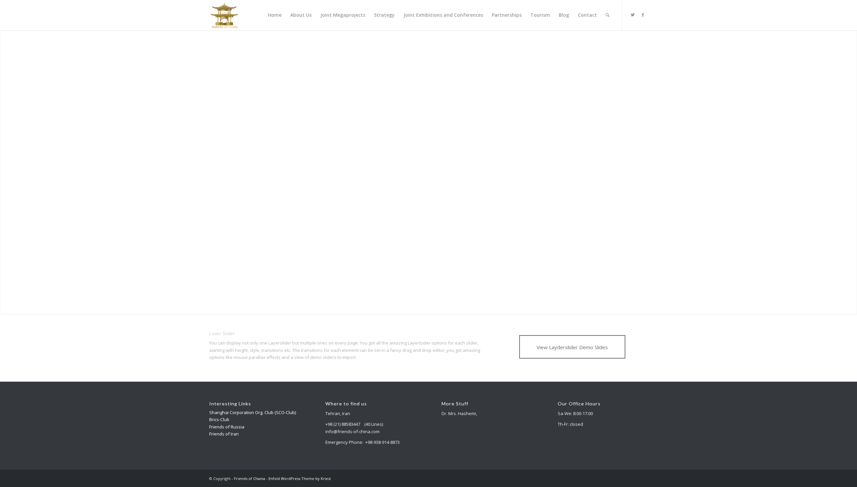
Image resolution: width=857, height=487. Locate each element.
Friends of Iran (224, 434)
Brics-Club (219, 419)
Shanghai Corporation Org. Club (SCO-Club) (252, 412)
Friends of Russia (226, 427)
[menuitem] (274, 15)
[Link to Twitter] (633, 15)
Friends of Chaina (249, 478)
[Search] (607, 15)
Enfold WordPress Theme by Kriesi (299, 478)
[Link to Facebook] (643, 15)
